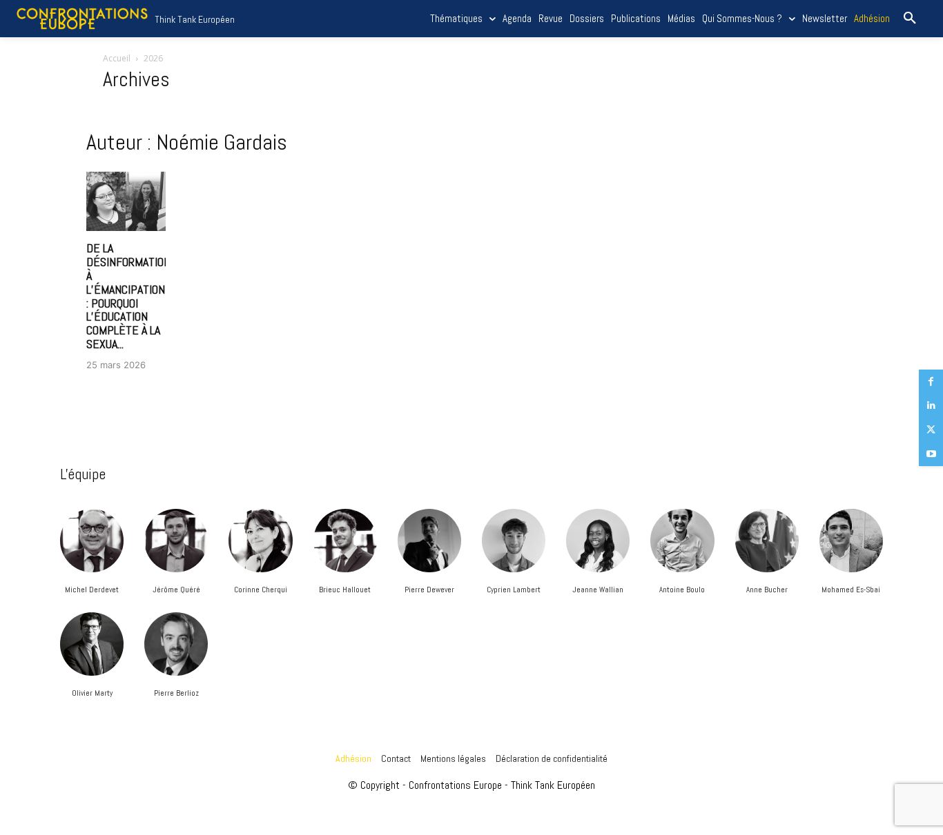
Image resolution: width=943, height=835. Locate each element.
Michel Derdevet (92, 589)
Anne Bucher (767, 589)
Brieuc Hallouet (345, 589)
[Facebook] (931, 382)
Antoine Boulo (682, 589)
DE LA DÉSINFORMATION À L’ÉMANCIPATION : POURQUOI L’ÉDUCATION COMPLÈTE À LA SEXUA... (128, 296)
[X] (931, 430)
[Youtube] (931, 454)
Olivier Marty (92, 693)
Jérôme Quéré (176, 589)
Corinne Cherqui (260, 589)
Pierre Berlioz (176, 693)
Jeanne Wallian (597, 589)
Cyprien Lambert (514, 589)
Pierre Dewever (429, 589)
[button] (909, 18)
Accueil (116, 58)
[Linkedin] (931, 406)
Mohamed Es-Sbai (851, 589)
